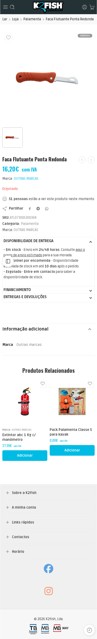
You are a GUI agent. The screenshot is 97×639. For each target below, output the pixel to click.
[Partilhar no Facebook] (30, 208)
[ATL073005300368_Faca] (48, 77)
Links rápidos (23, 522)
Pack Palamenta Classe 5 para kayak (71, 432)
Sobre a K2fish (24, 493)
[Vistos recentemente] (89, 630)
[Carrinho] (92, 7)
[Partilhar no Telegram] (38, 208)
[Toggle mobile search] (12, 7)
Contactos (20, 537)
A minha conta (24, 508)
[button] (24, 455)
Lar (4, 19)
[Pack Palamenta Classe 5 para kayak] (72, 401)
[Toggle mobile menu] (5, 7)
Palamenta (32, 19)
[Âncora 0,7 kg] (91, 159)
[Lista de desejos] (8, 37)
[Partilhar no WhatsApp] (47, 209)
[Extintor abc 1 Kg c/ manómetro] (24, 401)
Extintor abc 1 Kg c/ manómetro (19, 437)
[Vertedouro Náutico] (82, 159)
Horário (18, 552)
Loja (15, 19)
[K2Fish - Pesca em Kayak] (48, 7)
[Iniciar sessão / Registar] (84, 7)
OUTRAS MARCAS (26, 179)
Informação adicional (25, 329)
